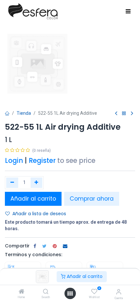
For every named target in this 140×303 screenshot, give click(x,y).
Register (42, 160)
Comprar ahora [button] (92, 199)
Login (14, 160)
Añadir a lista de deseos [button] (39, 213)
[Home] (21, 292)
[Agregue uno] (37, 183)
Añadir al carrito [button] (33, 199)
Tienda (24, 113)
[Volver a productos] (124, 113)
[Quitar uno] (12, 183)
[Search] (46, 292)
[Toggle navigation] (128, 11)
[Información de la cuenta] (119, 292)
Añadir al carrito (84, 276)
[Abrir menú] (70, 293)
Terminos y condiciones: (33, 254)
